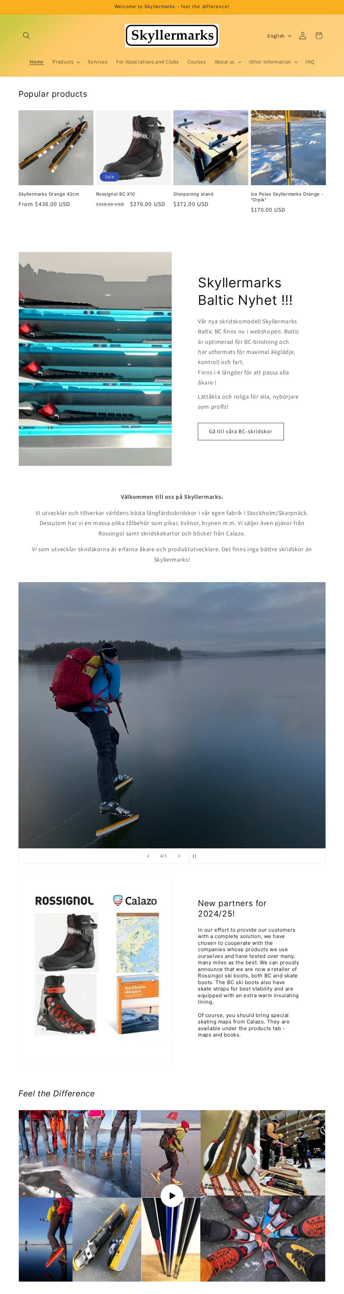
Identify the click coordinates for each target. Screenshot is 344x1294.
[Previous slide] (148, 856)
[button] (26, 36)
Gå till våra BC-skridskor (241, 431)
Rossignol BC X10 (115, 194)
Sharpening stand (193, 194)
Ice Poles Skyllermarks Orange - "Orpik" (287, 196)
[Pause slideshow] (195, 856)
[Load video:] (172, 1195)
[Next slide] (179, 856)
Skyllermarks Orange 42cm (48, 194)
